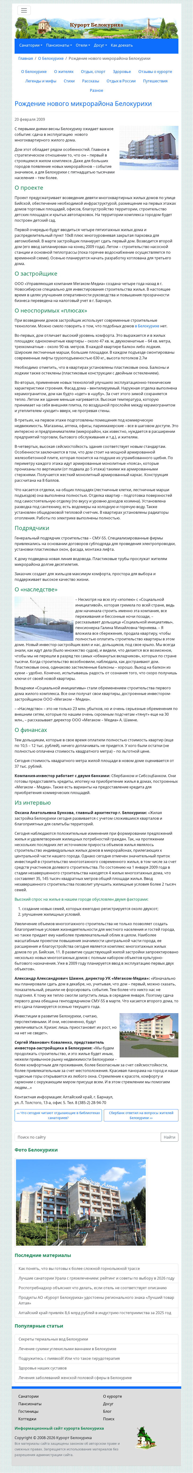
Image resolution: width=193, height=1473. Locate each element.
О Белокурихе (34, 71)
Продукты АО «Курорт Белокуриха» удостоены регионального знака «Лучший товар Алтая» (96, 1300)
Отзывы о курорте (155, 71)
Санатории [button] (29, 45)
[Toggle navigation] (24, 10)
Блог (107, 1411)
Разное (96, 90)
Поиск (108, 1418)
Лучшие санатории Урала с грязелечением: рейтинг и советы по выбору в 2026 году (96, 1278)
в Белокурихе (147, 326)
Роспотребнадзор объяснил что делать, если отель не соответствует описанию (93, 1287)
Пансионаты (29, 1403)
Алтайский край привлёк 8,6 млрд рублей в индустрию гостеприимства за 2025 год (95, 1312)
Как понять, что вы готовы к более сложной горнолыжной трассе (79, 1268)
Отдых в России (121, 81)
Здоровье (122, 71)
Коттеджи (27, 1418)
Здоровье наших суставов (43, 1368)
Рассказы (90, 81)
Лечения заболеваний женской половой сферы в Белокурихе (75, 1377)
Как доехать (122, 45)
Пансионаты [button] (57, 45)
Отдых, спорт (93, 71)
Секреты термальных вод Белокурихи (53, 1339)
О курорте (112, 1396)
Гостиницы (28, 1411)
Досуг (108, 1403)
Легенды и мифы (40, 81)
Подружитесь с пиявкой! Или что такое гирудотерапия (69, 1358)
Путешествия (155, 81)
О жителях (63, 71)
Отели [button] (81, 45)
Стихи (69, 81)
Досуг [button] (99, 45)
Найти (169, 1137)
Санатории (28, 1396)
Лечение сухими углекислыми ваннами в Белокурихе (67, 1348)
